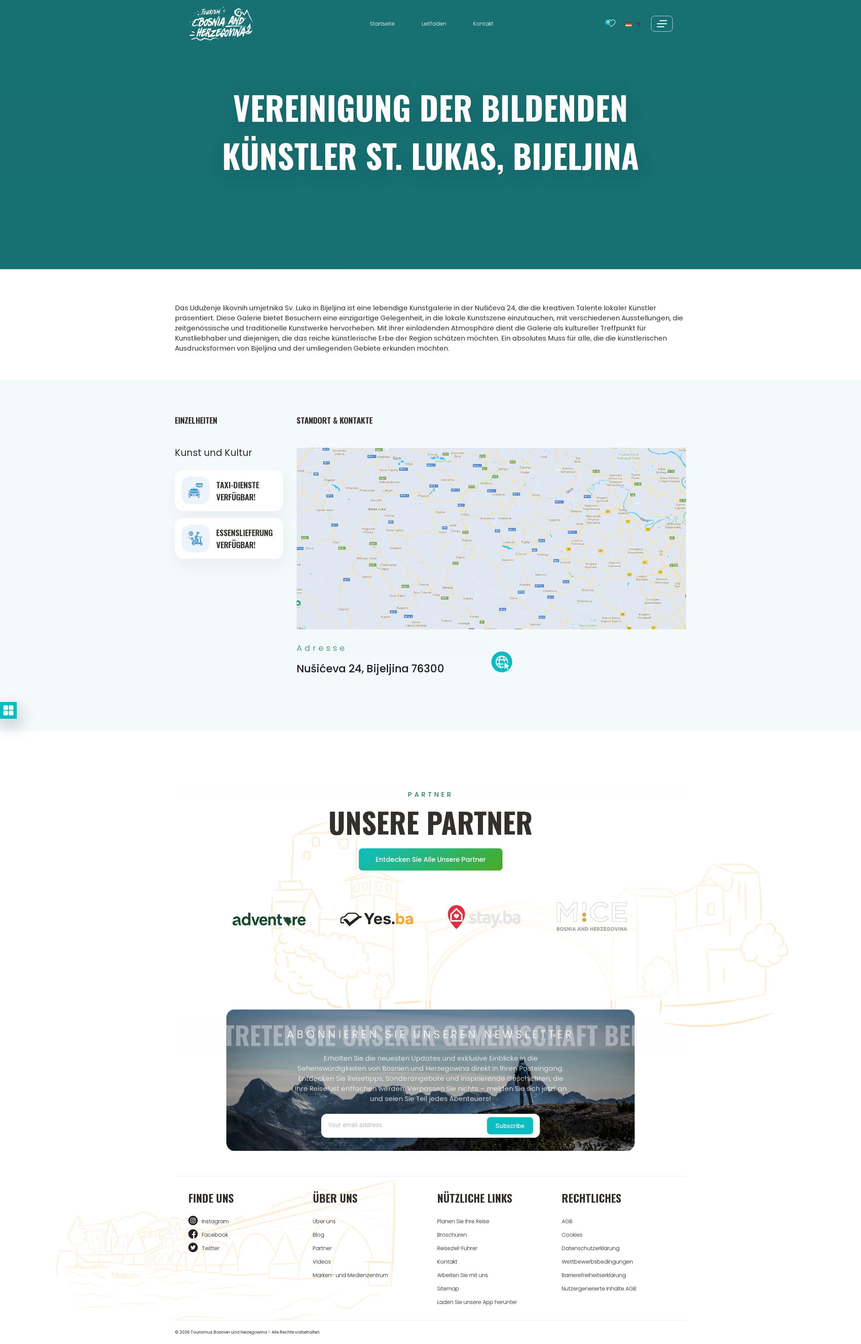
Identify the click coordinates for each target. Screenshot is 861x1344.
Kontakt (483, 24)
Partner (322, 1248)
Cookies (572, 1235)
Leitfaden (434, 24)
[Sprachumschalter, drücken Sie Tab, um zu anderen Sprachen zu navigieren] (633, 24)
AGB (567, 1221)
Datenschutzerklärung (591, 1248)
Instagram (215, 1221)
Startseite (382, 24)
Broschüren (452, 1235)
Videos (322, 1262)
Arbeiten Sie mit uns (462, 1275)
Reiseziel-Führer (457, 1248)
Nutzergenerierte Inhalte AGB (599, 1289)
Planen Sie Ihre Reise (463, 1221)
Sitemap (448, 1289)
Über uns (324, 1221)
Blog (318, 1235)
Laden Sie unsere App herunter (477, 1302)
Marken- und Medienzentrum (350, 1275)
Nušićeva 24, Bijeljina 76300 (370, 668)
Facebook (215, 1235)
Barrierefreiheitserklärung (594, 1275)
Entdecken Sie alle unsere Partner (431, 859)
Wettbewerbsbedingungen (597, 1262)
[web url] (501, 664)
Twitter (210, 1248)
